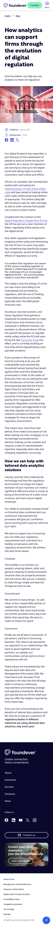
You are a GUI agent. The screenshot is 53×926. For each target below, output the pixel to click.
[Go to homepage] (15, 5)
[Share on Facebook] (6, 140)
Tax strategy (9, 909)
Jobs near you (19, 861)
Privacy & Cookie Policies (14, 889)
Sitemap (7, 914)
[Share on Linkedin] (12, 140)
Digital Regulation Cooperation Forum (26, 220)
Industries (10, 779)
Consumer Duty (29, 340)
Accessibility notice (11, 899)
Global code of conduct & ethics (17, 894)
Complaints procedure (13, 904)
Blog (18, 15)
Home (7, 15)
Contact (34, 5)
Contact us (29, 835)
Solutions (10, 794)
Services (9, 786)
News (8, 801)
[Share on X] (17, 140)
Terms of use (9, 879)
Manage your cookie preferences (17, 884)
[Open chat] (46, 920)
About (8, 772)
